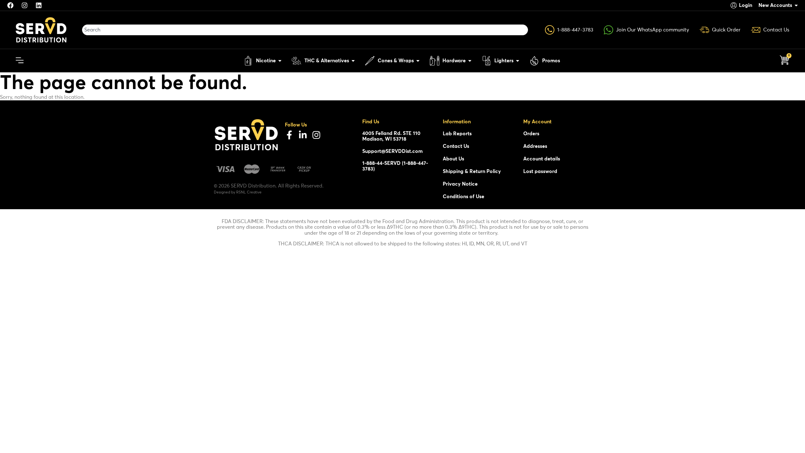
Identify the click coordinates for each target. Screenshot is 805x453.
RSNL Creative (249, 192)
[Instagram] (316, 135)
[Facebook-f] (289, 135)
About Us (453, 158)
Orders (531, 133)
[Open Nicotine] (279, 60)
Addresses (535, 146)
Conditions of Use (463, 196)
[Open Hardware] (469, 60)
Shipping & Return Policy (472, 171)
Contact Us (456, 146)
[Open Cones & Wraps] (417, 60)
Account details (541, 158)
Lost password (540, 171)
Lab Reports (457, 133)
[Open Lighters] (517, 60)
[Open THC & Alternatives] (353, 60)
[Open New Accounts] (796, 5)
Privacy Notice (460, 184)
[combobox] (305, 30)
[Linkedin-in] (302, 135)
